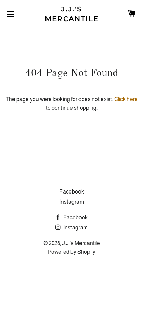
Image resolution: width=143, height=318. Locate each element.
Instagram (71, 202)
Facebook (71, 192)
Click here (126, 99)
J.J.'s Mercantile (72, 14)
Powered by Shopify (71, 252)
